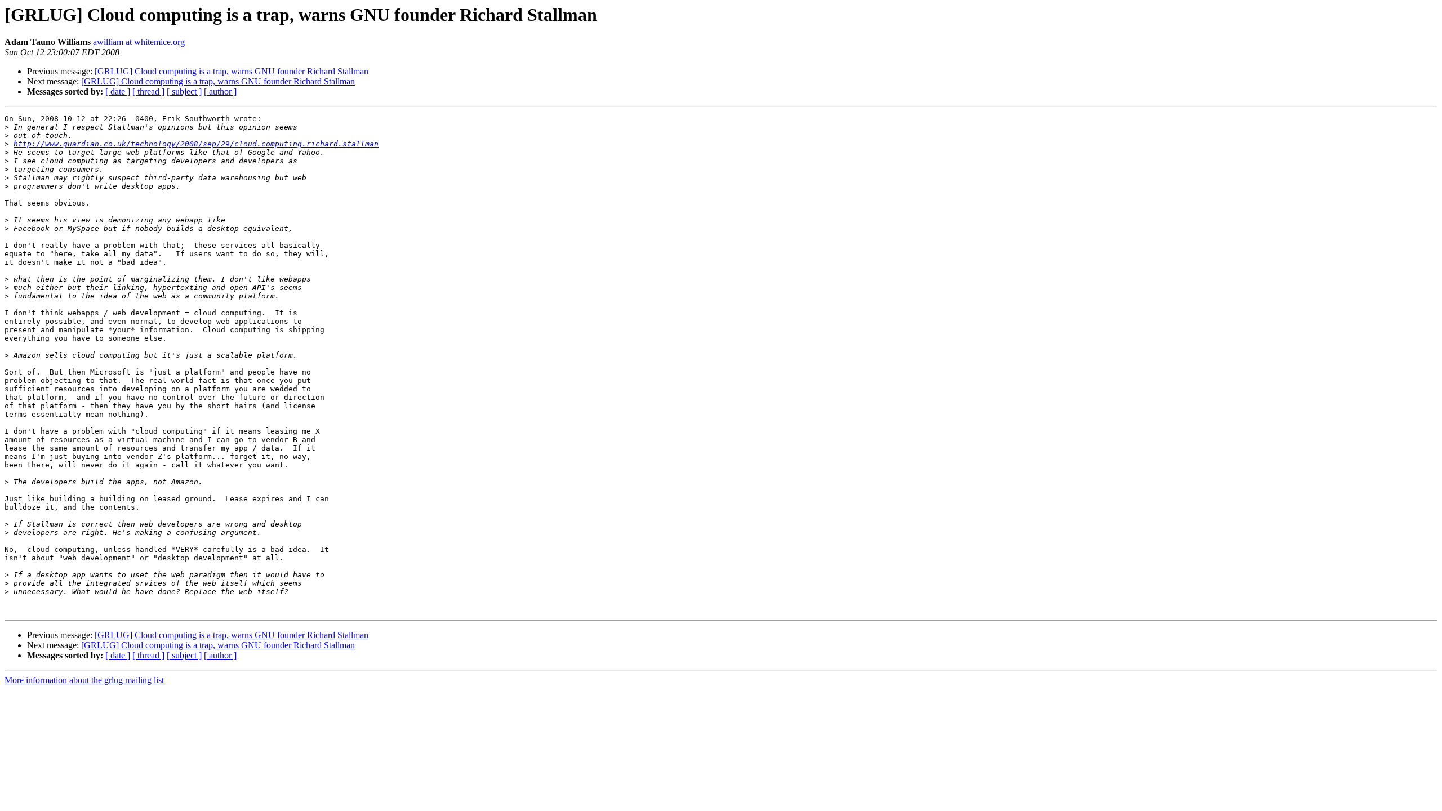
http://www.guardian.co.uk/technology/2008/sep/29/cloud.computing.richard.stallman (196, 144)
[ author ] (220, 91)
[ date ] (117, 91)
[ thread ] (148, 91)
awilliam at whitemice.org (139, 42)
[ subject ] (184, 91)
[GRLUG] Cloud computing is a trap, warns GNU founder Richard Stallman (231, 71)
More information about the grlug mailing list (84, 680)
